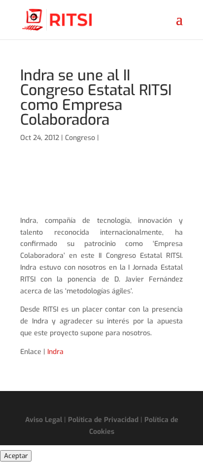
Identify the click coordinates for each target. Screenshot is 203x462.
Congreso (80, 137)
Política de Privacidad (103, 420)
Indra (55, 351)
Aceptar (16, 456)
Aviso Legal (43, 420)
